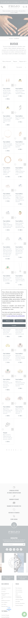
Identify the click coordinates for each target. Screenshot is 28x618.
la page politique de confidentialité (15, 316)
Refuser (8, 320)
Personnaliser (20, 320)
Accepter (14, 325)
